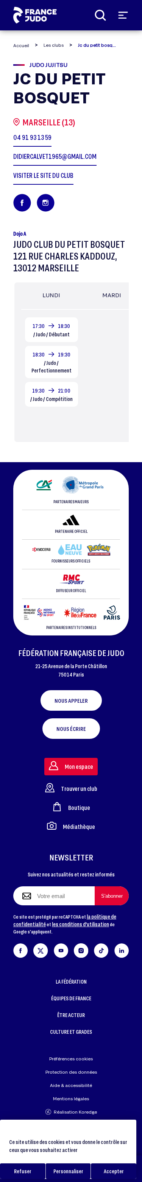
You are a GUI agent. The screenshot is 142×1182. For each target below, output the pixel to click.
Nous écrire (71, 728)
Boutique (79, 807)
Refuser (22, 1171)
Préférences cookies (71, 1058)
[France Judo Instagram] (81, 949)
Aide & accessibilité (71, 1085)
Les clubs (54, 45)
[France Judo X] (40, 949)
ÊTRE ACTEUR (71, 1015)
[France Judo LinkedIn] (121, 949)
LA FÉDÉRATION (71, 981)
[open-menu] (123, 15)
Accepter (114, 1171)
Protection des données (71, 1072)
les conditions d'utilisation (80, 924)
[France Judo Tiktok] (101, 949)
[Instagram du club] (46, 203)
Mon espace (79, 766)
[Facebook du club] (22, 203)
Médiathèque (79, 826)
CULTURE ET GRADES (71, 1031)
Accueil (21, 45)
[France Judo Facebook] (20, 949)
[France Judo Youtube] (61, 949)
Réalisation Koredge (75, 1111)
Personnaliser (68, 1171)
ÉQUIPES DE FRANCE (71, 998)
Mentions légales (71, 1098)
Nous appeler (71, 700)
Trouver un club (79, 788)
